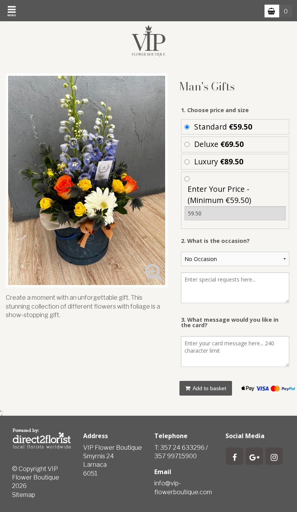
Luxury (218, 161)
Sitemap (23, 494)
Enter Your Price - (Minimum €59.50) (219, 194)
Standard (223, 126)
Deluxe (219, 144)
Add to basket (208, 388)
